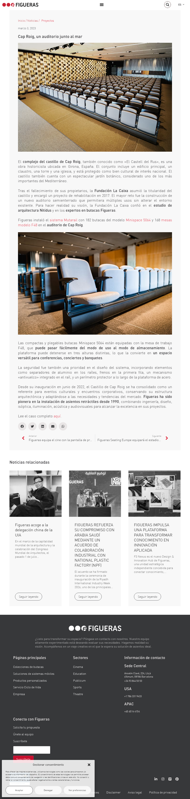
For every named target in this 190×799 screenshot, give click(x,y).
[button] (89, 765)
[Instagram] (162, 779)
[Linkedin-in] (155, 779)
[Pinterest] (177, 779)
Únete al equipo (23, 734)
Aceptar (19, 790)
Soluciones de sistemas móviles (33, 673)
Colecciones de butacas (28, 667)
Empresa (19, 694)
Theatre (78, 694)
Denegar (48, 790)
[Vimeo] (169, 779)
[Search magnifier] (167, 4)
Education (79, 673)
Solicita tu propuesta (26, 727)
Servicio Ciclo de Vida (27, 687)
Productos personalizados (30, 680)
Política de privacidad (163, 792)
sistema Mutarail (63, 220)
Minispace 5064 (138, 220)
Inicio (21, 20)
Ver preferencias (77, 790)
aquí (57, 416)
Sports (77, 687)
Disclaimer (113, 792)
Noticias (32, 20)
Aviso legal (135, 792)
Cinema (78, 667)
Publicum (79, 680)
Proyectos (47, 20)
